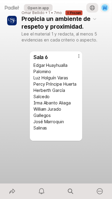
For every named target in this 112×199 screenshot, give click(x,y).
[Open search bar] (71, 191)
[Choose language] (92, 8)
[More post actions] (75, 58)
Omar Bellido (33, 13)
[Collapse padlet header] (94, 19)
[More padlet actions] (100, 191)
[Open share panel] (12, 191)
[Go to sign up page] (105, 8)
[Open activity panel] (41, 191)
